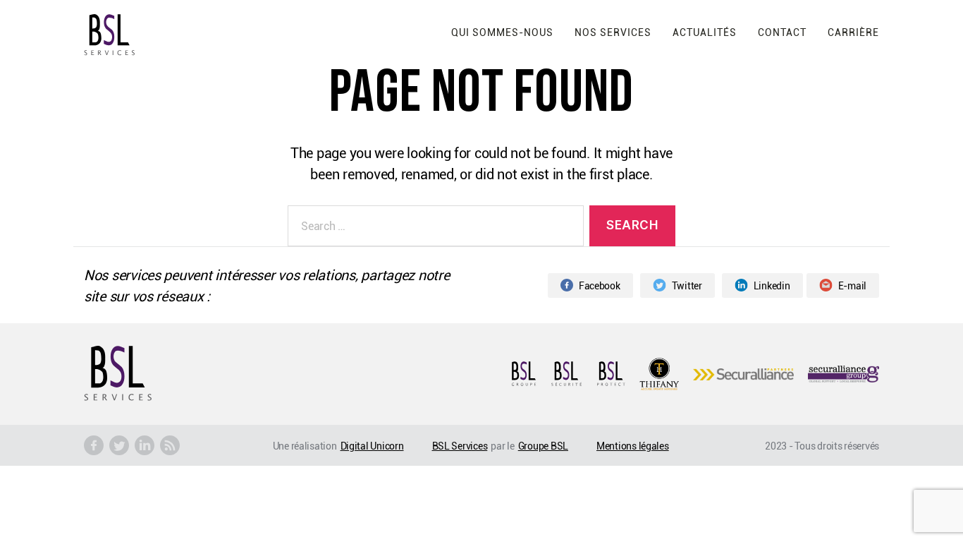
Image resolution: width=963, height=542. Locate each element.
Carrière (853, 32)
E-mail (852, 285)
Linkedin (772, 285)
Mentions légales (632, 445)
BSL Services (460, 445)
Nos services (613, 32)
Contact (782, 32)
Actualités (705, 32)
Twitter (687, 285)
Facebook (599, 285)
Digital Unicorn (372, 445)
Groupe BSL (543, 445)
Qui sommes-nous (502, 32)
